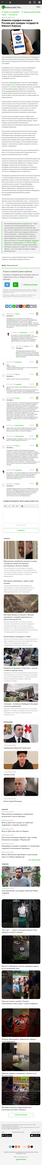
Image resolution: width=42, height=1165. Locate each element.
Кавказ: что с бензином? (12, 12)
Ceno (11, 236)
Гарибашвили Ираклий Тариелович (17, 748)
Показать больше (21, 1115)
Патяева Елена (9, 774)
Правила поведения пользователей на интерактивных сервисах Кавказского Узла (21, 1152)
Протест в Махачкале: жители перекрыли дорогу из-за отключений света (20, 967)
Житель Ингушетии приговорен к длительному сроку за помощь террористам (20, 855)
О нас (3, 1132)
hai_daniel (18, 362)
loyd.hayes (18, 470)
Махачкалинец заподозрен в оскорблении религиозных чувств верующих (17, 815)
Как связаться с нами (18, 1132)
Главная (4, 14)
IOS (30, 223)
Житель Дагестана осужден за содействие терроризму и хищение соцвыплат (17, 823)
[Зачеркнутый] (17, 506)
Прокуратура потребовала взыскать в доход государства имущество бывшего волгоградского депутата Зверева (20, 563)
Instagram (35, 240)
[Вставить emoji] (22, 506)
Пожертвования (36, 1132)
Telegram (25, 232)
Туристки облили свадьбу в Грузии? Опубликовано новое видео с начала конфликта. (20, 1002)
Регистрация (21, 525)
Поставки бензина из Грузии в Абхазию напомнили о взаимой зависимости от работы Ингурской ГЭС (19, 617)
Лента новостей (13, 14)
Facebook (28, 240)
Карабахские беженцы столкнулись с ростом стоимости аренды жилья (20, 669)
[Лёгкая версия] (10, 2)
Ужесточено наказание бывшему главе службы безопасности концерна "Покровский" (19, 838)
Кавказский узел (14, 82)
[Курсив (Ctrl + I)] (9, 506)
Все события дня (34, 860)
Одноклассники (18, 242)
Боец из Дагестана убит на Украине (15, 831)
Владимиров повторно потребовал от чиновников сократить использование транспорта (20, 847)
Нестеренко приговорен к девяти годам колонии (18, 582)
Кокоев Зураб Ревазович (13, 801)
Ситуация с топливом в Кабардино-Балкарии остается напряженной (21, 705)
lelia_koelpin (23, 332)
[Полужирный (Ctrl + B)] (5, 506)
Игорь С (17, 314)
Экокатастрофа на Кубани (32, 12)
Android (25, 223)
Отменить (21, 530)
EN (6, 2)
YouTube (25, 245)
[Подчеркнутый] (13, 506)
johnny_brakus (19, 425)
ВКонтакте (7, 242)
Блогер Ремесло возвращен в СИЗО (17, 636)
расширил (9, 91)
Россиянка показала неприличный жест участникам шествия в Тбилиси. (17, 1108)
